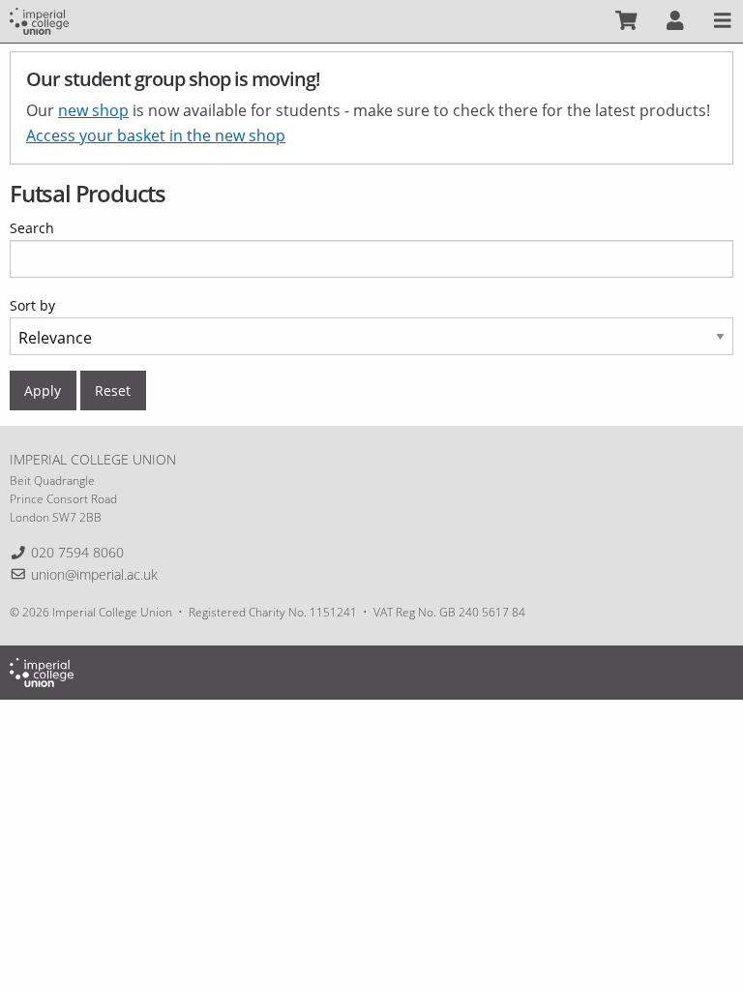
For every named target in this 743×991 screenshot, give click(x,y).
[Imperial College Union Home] (39, 19)
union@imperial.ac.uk (94, 574)
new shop (93, 110)
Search (32, 228)
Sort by (32, 305)
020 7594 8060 (77, 552)
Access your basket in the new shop (155, 135)
